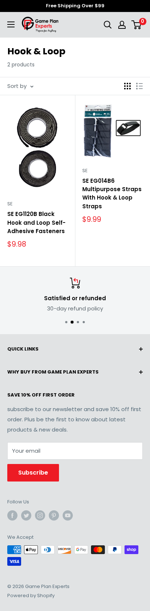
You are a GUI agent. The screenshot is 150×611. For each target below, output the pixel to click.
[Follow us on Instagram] (40, 515)
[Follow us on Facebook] (12, 515)
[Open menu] (11, 24)
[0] (136, 24)
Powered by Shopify (31, 595)
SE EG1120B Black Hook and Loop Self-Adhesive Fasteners (36, 222)
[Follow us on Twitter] (26, 515)
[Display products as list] (139, 86)
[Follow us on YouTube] (68, 515)
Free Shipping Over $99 (75, 5)
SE (10, 203)
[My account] (122, 25)
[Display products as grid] (127, 86)
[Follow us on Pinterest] (54, 515)
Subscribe (33, 472)
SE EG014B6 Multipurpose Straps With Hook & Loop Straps (112, 193)
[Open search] (108, 25)
